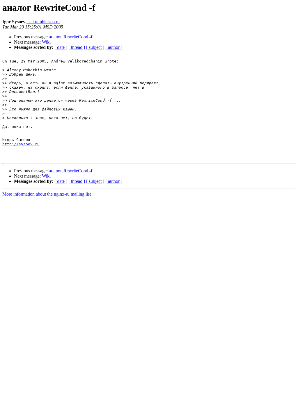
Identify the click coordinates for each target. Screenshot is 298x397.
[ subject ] (95, 47)
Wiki (46, 42)
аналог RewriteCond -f (70, 36)
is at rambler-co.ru (43, 21)
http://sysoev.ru (21, 144)
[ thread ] (76, 47)
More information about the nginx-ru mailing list (46, 194)
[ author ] (113, 47)
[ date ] (60, 47)
